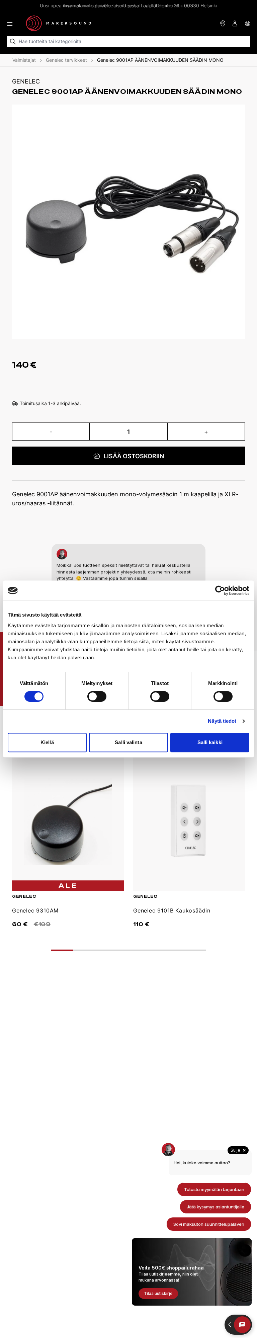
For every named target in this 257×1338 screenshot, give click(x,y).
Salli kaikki (210, 742)
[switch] (96, 696)
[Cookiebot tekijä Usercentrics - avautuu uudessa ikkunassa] (220, 591)
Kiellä (47, 742)
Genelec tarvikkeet (66, 60)
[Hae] (13, 41)
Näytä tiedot (222, 721)
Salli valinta (128, 742)
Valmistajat (24, 60)
